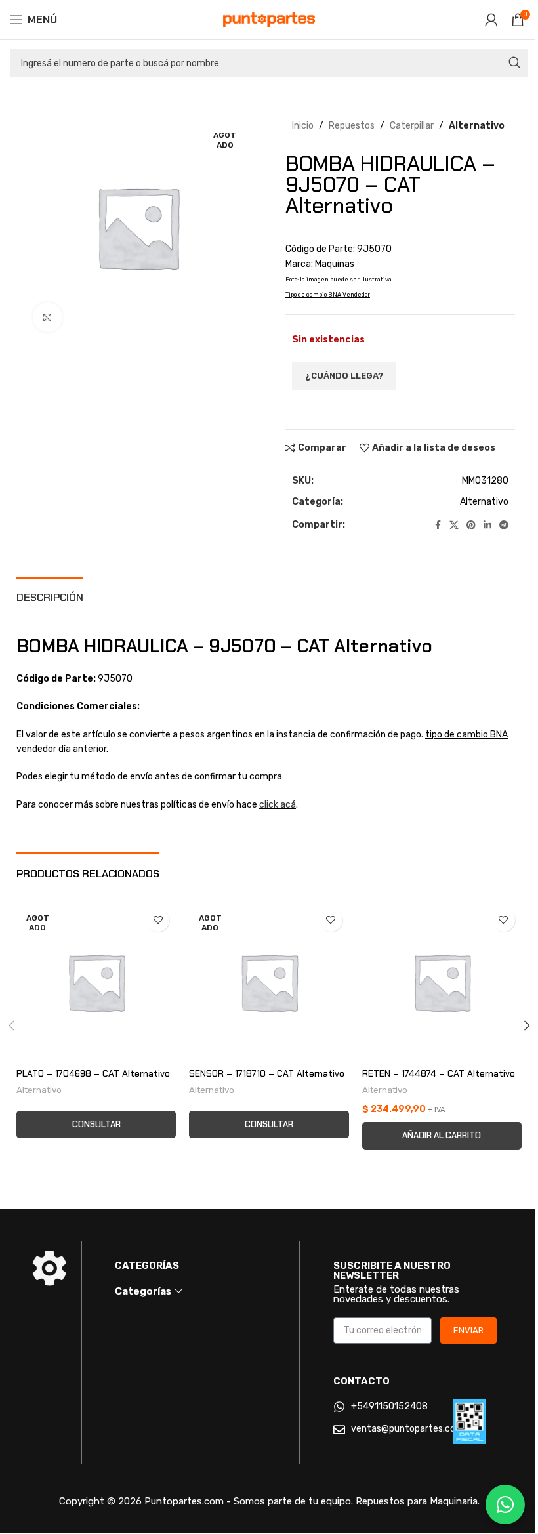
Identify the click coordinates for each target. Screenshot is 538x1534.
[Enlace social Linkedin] (487, 525)
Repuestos (352, 125)
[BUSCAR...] (514, 63)
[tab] (49, 595)
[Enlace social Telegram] (503, 525)
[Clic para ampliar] (47, 317)
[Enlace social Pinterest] (471, 525)
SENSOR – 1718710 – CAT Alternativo (266, 1073)
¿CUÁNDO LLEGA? (344, 376)
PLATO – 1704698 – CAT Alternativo (93, 1073)
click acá (277, 804)
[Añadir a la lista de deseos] (157, 920)
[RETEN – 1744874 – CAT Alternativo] (442, 982)
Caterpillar (412, 125)
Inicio (303, 125)
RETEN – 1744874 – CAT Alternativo (438, 1073)
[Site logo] (269, 19)
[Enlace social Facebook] (437, 525)
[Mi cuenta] (491, 20)
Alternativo (477, 125)
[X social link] (454, 525)
